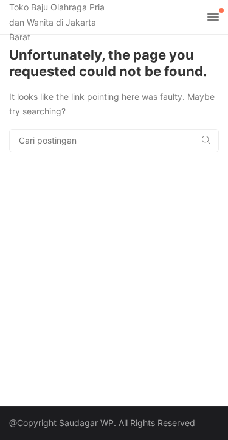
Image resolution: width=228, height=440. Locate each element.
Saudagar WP (86, 422)
